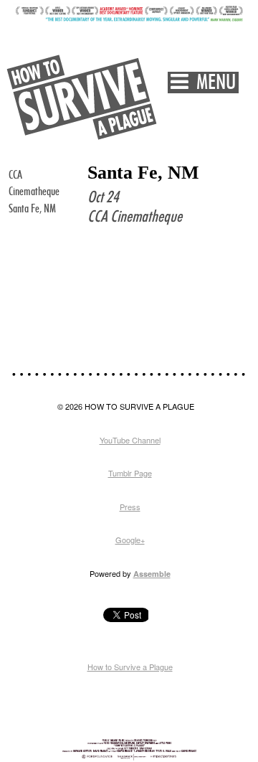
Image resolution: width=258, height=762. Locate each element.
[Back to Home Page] (82, 97)
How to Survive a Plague (130, 666)
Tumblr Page (130, 473)
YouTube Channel (130, 440)
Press (130, 506)
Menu (212, 82)
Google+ (130, 539)
